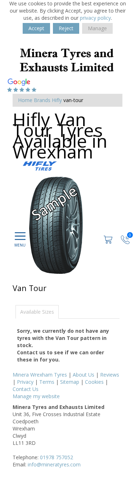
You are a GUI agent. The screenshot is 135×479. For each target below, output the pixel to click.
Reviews (109, 374)
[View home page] (67, 59)
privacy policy (95, 17)
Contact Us (26, 389)
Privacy (25, 381)
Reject (66, 28)
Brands (42, 100)
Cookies (94, 381)
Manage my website (36, 396)
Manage (97, 28)
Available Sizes (37, 311)
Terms (46, 381)
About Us (83, 374)
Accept (36, 28)
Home (25, 100)
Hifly (57, 100)
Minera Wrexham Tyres (40, 374)
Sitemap (69, 381)
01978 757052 (56, 457)
